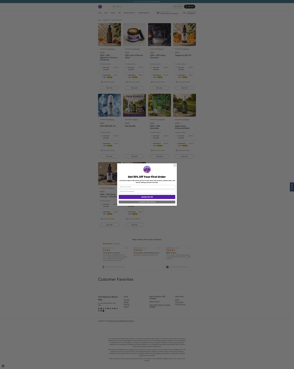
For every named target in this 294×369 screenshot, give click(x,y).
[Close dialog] (175, 165)
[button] (3, 366)
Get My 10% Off (147, 197)
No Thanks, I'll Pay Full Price (147, 202)
